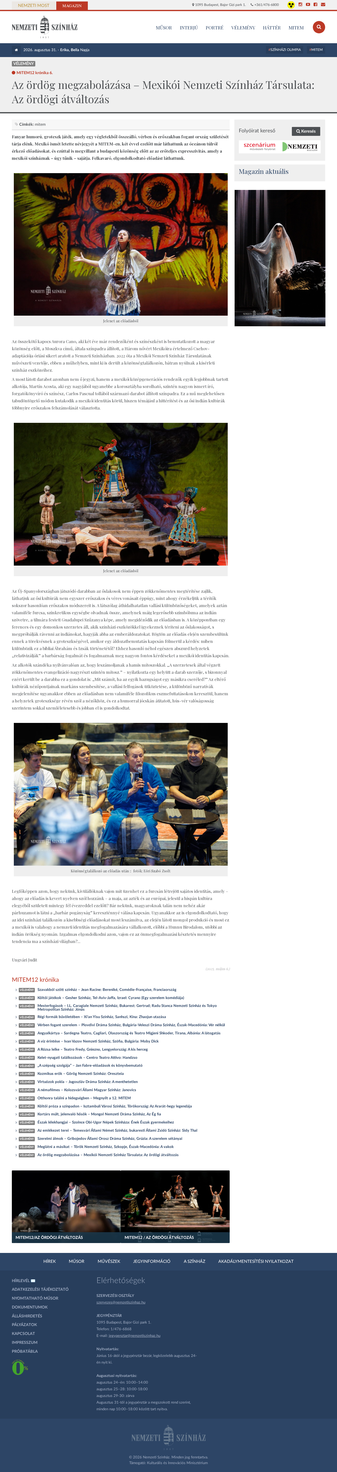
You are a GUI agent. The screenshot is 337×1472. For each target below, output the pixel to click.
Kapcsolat (23, 1334)
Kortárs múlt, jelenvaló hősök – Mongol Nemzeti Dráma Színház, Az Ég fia (99, 1114)
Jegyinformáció (151, 1262)
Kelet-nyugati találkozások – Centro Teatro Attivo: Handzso (87, 1058)
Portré (215, 27)
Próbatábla (25, 1351)
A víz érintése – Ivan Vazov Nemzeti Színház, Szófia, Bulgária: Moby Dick (98, 1041)
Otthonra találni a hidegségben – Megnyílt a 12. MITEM (84, 1098)
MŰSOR (164, 27)
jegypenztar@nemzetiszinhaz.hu (134, 1336)
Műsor (76, 1262)
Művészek (109, 1262)
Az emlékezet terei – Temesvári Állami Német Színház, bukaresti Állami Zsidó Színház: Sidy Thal (117, 1130)
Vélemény (243, 27)
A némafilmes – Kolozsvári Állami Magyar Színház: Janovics (86, 1090)
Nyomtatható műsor (35, 1298)
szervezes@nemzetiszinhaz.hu (120, 1302)
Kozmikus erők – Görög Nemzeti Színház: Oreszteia (80, 1074)
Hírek (49, 1262)
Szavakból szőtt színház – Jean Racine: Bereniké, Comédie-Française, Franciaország (106, 990)
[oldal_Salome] (280, 258)
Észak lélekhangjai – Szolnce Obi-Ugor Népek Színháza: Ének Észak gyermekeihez (105, 1122)
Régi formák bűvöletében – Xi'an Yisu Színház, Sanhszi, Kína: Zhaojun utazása (101, 1017)
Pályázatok (24, 1325)
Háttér (272, 27)
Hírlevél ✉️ (24, 1281)
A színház (194, 1262)
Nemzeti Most (33, 6)
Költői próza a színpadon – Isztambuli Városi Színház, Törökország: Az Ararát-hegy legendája (114, 1106)
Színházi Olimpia (285, 50)
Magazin (72, 5)
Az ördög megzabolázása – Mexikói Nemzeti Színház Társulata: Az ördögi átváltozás (108, 1155)
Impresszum (24, 1343)
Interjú (189, 27)
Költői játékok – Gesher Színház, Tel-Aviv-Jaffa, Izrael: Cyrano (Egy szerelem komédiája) (110, 998)
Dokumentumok (30, 1307)
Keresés (308, 131)
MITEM (296, 27)
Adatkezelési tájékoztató (40, 1289)
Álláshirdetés (27, 1316)
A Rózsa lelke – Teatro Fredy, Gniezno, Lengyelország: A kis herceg (92, 1049)
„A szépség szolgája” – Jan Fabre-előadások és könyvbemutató (90, 1065)
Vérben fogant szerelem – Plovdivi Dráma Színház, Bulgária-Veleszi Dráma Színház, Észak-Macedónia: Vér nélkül (131, 1025)
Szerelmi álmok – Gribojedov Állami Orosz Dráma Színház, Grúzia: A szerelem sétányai (109, 1139)
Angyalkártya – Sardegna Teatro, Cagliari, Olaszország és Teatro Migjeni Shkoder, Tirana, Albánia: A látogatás (129, 1033)
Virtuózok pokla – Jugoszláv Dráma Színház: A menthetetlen (87, 1082)
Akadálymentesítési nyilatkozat (256, 1262)
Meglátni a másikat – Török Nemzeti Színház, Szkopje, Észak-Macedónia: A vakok (105, 1147)
